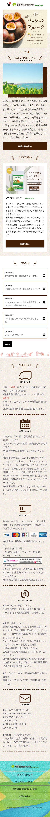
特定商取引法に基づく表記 (25, 789)
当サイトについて (25, 775)
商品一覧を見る (25, 146)
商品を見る (25, 244)
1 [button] (22, 52)
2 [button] (25, 52)
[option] (25, 29)
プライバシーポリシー (25, 782)
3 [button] (29, 52)
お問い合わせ (25, 796)
